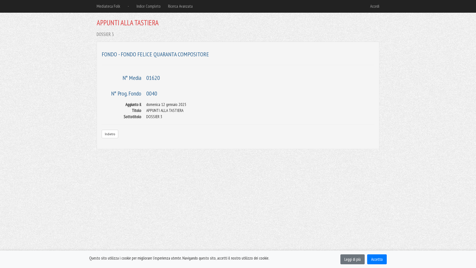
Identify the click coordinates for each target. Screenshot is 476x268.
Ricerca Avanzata (180, 6)
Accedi (374, 6)
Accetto (377, 259)
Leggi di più (352, 259)
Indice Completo (148, 6)
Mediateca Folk (108, 6)
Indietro (110, 134)
